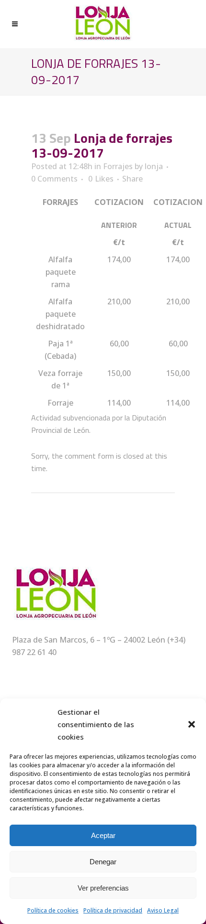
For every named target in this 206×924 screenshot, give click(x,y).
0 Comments (54, 178)
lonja (154, 166)
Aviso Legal (163, 910)
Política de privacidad (112, 910)
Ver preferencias (103, 888)
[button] (191, 724)
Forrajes (118, 166)
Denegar (103, 862)
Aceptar (103, 835)
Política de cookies (53, 910)
